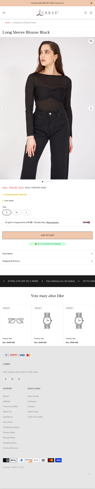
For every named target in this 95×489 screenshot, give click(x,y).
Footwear (32, 401)
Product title (7, 339)
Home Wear (33, 411)
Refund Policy (9, 437)
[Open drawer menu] (4, 12)
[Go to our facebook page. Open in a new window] (5, 379)
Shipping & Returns (11, 261)
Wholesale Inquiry (11, 427)
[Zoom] (91, 41)
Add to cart (47, 235)
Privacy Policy (9, 432)
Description (7, 253)
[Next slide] (91, 108)
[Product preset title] (16, 320)
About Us (7, 411)
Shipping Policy (10, 443)
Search (6, 396)
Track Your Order (10, 406)
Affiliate (6, 401)
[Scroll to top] (89, 474)
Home (7, 22)
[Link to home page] (18, 355)
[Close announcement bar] (91, 3)
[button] (42, 181)
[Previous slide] (4, 108)
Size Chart (7, 422)
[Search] (85, 12)
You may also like (47, 296)
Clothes (31, 406)
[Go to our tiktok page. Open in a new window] (19, 379)
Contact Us (8, 417)
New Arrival (33, 396)
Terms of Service (10, 448)
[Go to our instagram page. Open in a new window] (12, 379)
